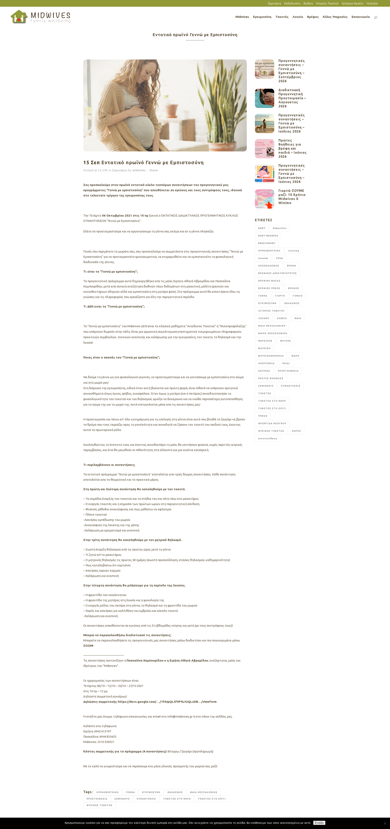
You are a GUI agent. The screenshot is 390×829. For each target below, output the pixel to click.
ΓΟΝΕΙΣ (298, 296)
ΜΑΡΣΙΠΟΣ (265, 341)
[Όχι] (385, 823)
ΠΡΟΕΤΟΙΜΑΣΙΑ (97, 799)
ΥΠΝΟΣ (263, 416)
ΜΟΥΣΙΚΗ (264, 348)
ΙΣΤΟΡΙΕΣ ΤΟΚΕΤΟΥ (271, 311)
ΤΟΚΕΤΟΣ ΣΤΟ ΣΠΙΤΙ (212, 799)
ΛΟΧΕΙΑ (282, 318)
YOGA (279, 258)
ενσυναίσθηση (267, 438)
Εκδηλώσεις (292, 3)
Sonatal (263, 258)
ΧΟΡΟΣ (296, 431)
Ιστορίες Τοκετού (327, 3)
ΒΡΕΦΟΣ (293, 288)
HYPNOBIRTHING (107, 792)
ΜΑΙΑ (298, 318)
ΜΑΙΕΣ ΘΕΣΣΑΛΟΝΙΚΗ (272, 333)
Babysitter (280, 228)
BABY (261, 228)
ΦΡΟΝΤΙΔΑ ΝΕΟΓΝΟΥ (272, 423)
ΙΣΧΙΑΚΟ (263, 318)
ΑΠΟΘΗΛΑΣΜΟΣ (268, 265)
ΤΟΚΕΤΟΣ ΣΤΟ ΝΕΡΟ (177, 799)
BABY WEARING (268, 235)
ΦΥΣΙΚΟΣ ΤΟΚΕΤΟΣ (100, 805)
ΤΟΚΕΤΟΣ (264, 393)
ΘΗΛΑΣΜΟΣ (175, 792)
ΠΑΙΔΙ (286, 363)
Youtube (372, 3)
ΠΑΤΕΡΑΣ (264, 371)
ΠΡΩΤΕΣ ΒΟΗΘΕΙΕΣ (271, 378)
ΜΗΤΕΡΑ (285, 341)
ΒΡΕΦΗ (291, 265)
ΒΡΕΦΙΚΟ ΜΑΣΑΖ (269, 281)
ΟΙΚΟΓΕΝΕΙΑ (266, 363)
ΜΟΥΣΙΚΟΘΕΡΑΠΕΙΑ (271, 356)
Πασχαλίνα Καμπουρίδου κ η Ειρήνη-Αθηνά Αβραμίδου (167, 660)
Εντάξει (319, 822)
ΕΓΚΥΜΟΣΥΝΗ (151, 792)
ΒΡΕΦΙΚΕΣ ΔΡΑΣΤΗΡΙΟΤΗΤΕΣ (277, 273)
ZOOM (88, 645)
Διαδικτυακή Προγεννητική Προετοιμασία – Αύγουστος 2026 (292, 98)
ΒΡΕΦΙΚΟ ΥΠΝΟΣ (269, 288)
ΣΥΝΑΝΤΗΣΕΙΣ (146, 799)
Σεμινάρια (274, 3)
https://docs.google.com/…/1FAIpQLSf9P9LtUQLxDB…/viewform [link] (167, 701)
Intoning (293, 250)
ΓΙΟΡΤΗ (280, 296)
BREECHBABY (266, 243)
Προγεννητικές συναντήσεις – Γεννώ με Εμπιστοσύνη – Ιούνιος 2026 (291, 174)
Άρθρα (308, 3)
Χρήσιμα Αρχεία (352, 3)
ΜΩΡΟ (295, 356)
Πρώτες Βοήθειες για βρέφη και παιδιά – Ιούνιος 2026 (292, 148)
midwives (139, 170)
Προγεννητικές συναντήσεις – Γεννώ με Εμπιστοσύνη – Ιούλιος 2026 (291, 123)
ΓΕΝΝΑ (130, 792)
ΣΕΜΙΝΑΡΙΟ (122, 799)
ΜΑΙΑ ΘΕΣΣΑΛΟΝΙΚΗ (203, 792)
